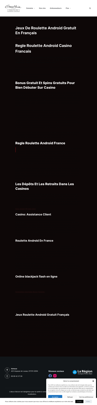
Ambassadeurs (55, 8)
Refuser (70, 397)
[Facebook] (50, 375)
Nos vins (42, 8)
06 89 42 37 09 (16, 376)
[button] (93, 381)
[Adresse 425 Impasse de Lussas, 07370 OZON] (7, 369)
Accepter (55, 397)
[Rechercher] (90, 8)
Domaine (29, 8)
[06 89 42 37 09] (7, 376)
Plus (67, 8)
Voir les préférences (86, 397)
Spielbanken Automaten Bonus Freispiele (30, 292)
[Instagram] (55, 375)
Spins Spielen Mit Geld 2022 (25, 209)
